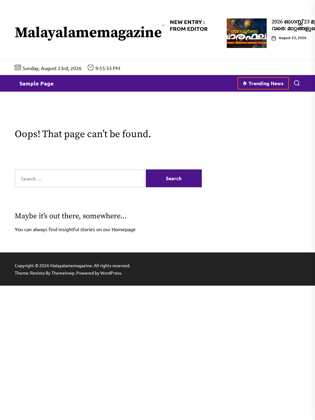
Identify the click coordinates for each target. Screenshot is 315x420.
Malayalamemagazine (88, 33)
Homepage (124, 229)
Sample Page (36, 83)
